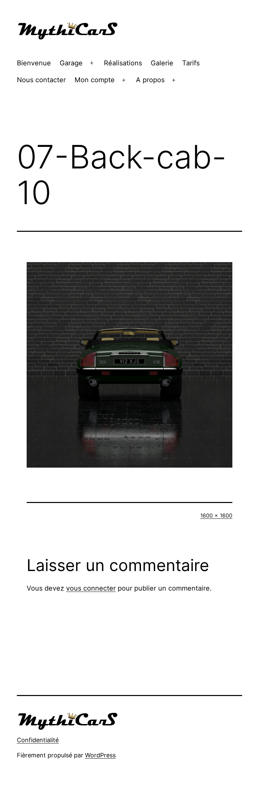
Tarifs (191, 63)
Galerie (162, 63)
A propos (150, 80)
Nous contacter (41, 80)
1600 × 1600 (216, 515)
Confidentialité (38, 740)
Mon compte (95, 80)
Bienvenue (34, 63)
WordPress (100, 755)
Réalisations (123, 63)
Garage (71, 63)
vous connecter (91, 588)
